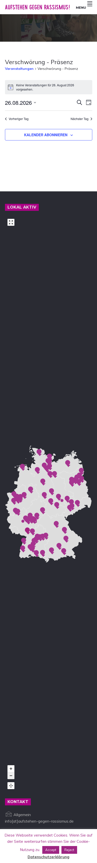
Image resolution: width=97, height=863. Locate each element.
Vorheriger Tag (19, 119)
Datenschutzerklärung (48, 857)
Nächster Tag (80, 119)
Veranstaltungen (19, 68)
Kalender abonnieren (45, 134)
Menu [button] (81, 7)
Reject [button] (69, 850)
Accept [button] (50, 850)
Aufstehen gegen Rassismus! (37, 7)
